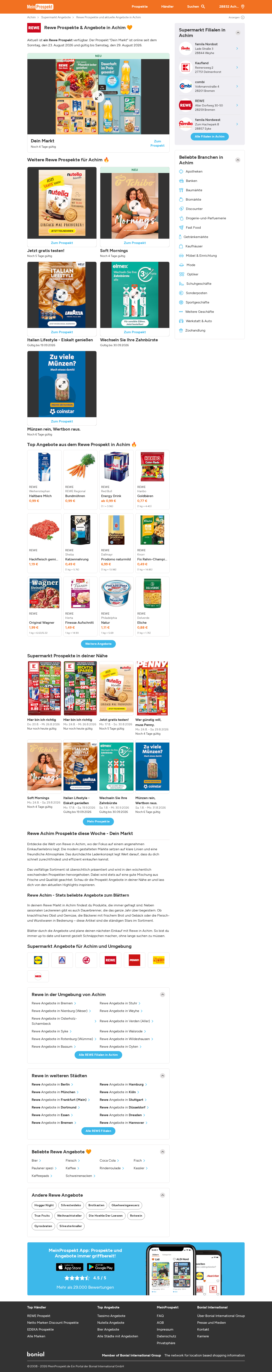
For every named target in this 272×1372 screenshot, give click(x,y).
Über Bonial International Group (221, 1316)
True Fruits (42, 1216)
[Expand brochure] (98, 96)
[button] (98, 103)
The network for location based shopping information (204, 1355)
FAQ (160, 1316)
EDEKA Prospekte (40, 1329)
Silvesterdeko (71, 1205)
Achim (31, 17)
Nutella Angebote (110, 1323)
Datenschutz (166, 1336)
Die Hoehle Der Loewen (106, 1216)
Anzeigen (234, 17)
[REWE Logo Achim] (110, 960)
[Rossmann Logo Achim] (86, 960)
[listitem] (44, 480)
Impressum (165, 1329)
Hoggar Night (44, 1205)
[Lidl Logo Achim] (38, 960)
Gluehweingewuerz (125, 1205)
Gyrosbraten (43, 1226)
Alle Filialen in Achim (210, 136)
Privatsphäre (166, 1343)
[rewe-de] (34, 28)
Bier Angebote (108, 1329)
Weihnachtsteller (69, 1216)
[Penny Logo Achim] (135, 960)
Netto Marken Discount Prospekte (53, 1323)
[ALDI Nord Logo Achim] (62, 960)
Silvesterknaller (71, 1226)
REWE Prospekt (38, 1316)
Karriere (203, 1336)
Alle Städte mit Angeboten (117, 1336)
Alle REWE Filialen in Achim (98, 1055)
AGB (160, 1323)
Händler (167, 6)
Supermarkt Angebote (56, 17)
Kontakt (203, 1329)
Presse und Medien (211, 1323)
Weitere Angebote (98, 644)
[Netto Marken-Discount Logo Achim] (159, 960)
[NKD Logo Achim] (38, 976)
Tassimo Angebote (111, 1316)
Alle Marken (36, 1336)
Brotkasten (96, 1205)
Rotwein (136, 1216)
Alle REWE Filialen (98, 1131)
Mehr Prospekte (98, 821)
